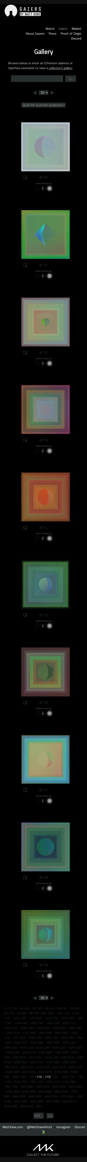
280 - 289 (37, 1032)
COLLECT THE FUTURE (43, 1154)
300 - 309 (69, 1032)
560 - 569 (29, 1062)
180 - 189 (29, 1022)
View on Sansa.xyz (44, 183)
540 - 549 (76, 1057)
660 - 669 (37, 1071)
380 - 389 (45, 1042)
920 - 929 (76, 1096)
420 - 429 (35, 1047)
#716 (43, 702)
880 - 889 (11, 1096)
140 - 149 (43, 1018)
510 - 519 (27, 1057)
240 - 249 (51, 1027)
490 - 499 (69, 1052)
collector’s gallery (60, 67)
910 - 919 (60, 1096)
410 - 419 (19, 1047)
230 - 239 (35, 1027)
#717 (43, 790)
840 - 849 (21, 1091)
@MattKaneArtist (39, 1126)
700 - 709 (27, 1076)
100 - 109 (55, 1013)
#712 (43, 352)
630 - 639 (67, 1067)
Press (52, 33)
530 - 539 (60, 1057)
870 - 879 (69, 1091)
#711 (43, 265)
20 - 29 (30, 1008)
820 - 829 (67, 1086)
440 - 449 (67, 1047)
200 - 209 (61, 1022)
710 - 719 (43, 1076)
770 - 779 (61, 1081)
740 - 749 (12, 1081)
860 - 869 (53, 1091)
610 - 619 (35, 1067)
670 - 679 (53, 1071)
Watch (50, 28)
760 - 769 (45, 1081)
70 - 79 (15, 1013)
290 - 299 (53, 1032)
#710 (43, 177)
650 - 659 (21, 1071)
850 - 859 (37, 1091)
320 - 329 (27, 1037)
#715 (43, 615)
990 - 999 (35, 1106)
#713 (43, 440)
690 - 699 (11, 1076)
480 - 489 (53, 1052)
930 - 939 (12, 1101)
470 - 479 (37, 1052)
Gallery (63, 28)
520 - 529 (43, 1057)
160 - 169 (76, 1018)
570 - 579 (45, 1062)
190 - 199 (45, 1022)
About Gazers (35, 33)
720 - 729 (60, 1076)
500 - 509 (11, 1057)
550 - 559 (12, 1062)
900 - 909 (43, 1096)
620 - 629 (51, 1067)
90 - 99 (40, 1013)
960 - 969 (61, 1101)
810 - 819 (51, 1086)
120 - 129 (11, 1018)
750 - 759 (29, 1081)
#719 (43, 965)
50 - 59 (68, 1008)
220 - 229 (19, 1027)
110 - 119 (71, 1013)
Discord (76, 38)
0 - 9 (7, 1008)
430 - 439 (51, 1047)
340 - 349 (60, 1037)
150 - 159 (60, 1018)
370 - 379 (29, 1042)
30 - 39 (43, 1008)
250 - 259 (67, 1027)
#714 (43, 527)
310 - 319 (11, 1037)
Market (76, 28)
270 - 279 (21, 1032)
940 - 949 (29, 1101)
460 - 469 (21, 1052)
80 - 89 (27, 1013)
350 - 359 (76, 1037)
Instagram (63, 1126)
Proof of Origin (70, 33)
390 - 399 (61, 1042)
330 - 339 (43, 1037)
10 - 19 (18, 1008)
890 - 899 (27, 1096)
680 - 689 (69, 1071)
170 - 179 (12, 1022)
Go (70, 79)
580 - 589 (61, 1062)
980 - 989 (19, 1106)
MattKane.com (12, 1126)
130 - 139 (27, 1018)
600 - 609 (19, 1067)
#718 (43, 877)
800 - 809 (35, 1086)
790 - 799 (19, 1086)
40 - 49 (56, 1008)
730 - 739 (76, 1076)
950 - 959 (45, 1101)
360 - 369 (12, 1042)
